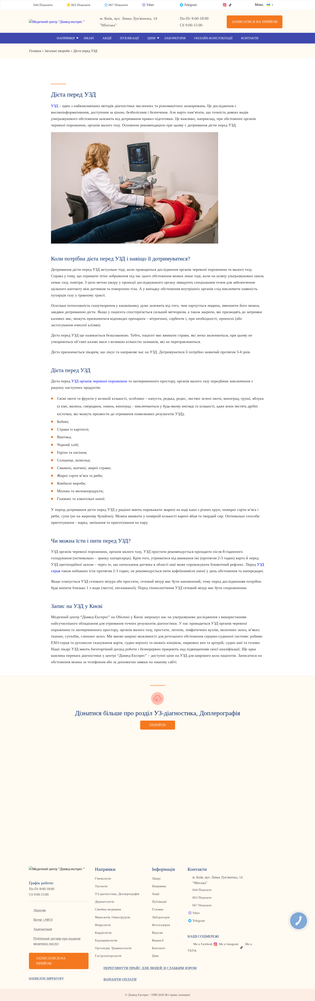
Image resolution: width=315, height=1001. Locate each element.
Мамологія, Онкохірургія (112, 917)
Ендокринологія (106, 940)
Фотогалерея (161, 925)
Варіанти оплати (120, 979)
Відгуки (157, 932)
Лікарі (88, 38)
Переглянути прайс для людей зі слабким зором (150, 968)
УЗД (54, 106)
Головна (157, 909)
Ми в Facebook (202, 944)
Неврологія (103, 925)
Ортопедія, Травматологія (113, 948)
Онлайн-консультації (213, 38)
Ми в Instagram (228, 944)
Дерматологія (104, 901)
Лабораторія (175, 38)
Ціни (151, 38)
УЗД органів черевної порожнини (99, 381)
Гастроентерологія (108, 956)
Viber (150, 5)
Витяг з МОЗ (42, 920)
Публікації (129, 38)
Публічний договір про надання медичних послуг (56, 941)
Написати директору (46, 978)
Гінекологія (103, 878)
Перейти (158, 725)
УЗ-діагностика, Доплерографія (117, 894)
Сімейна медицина (108, 909)
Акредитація (42, 929)
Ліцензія (39, 910)
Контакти (249, 38)
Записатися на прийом (254, 22)
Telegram (190, 5)
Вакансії (158, 940)
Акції (106, 38)
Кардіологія (103, 932)
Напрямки (66, 38)
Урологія (101, 886)
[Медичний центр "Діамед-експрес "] (58, 21)
